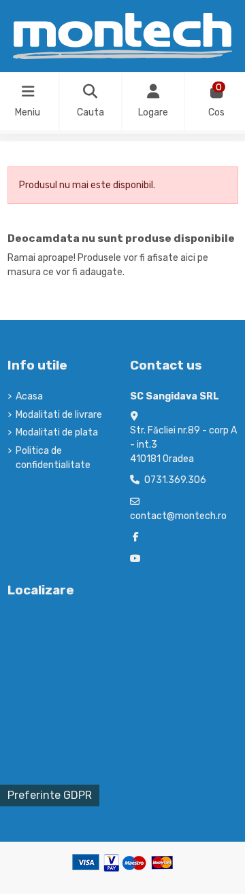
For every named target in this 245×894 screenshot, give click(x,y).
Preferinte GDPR (49, 795)
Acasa (29, 396)
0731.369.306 (175, 480)
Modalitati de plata (57, 432)
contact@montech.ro (178, 516)
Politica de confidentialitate (53, 458)
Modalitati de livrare (59, 415)
